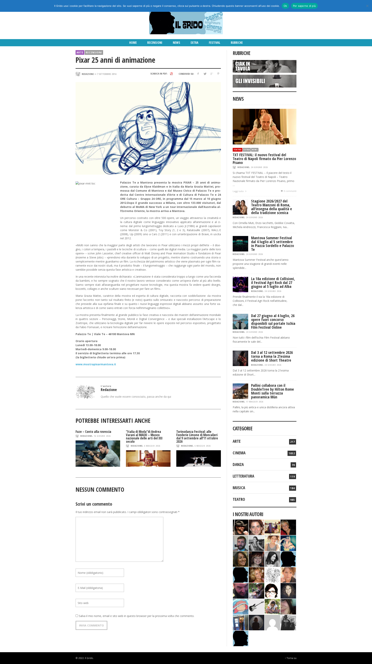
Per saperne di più (304, 5)
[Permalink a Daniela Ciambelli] (288, 543)
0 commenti (289, 191)
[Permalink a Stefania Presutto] (272, 606)
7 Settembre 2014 (106, 73)
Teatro (237, 149)
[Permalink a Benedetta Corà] (272, 543)
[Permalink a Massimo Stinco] (240, 543)
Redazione (86, 435)
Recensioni (94, 52)
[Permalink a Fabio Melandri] (240, 527)
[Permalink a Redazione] (272, 574)
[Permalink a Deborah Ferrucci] (240, 558)
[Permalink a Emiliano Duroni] (272, 527)
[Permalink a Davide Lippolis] (240, 590)
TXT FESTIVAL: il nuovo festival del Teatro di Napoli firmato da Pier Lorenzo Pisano (264, 158)
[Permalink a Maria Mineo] (240, 606)
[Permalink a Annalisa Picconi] (288, 574)
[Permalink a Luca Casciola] (240, 622)
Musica (239, 487)
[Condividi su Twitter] (205, 74)
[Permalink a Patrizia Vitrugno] (256, 558)
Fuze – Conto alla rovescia (93, 431)
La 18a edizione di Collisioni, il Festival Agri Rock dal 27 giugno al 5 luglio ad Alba (273, 282)
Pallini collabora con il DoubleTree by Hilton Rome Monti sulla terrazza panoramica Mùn (272, 391)
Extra (247, 149)
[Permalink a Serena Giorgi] (256, 543)
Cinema (239, 453)
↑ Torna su (290, 658)
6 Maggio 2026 (152, 445)
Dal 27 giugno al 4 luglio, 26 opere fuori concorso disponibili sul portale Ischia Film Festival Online (273, 321)
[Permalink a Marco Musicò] (240, 574)
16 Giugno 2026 (102, 435)
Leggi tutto (238, 191)
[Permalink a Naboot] (256, 606)
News (255, 149)
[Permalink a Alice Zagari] (288, 606)
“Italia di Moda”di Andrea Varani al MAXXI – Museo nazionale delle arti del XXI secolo (144, 436)
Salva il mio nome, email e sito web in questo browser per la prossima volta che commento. (136, 616)
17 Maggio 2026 (254, 401)
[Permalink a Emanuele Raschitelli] (288, 622)
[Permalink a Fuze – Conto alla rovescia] (98, 453)
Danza (238, 464)
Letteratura (243, 476)
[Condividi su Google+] (211, 74)
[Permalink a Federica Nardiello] (256, 622)
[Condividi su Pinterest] (218, 74)
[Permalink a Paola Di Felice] (256, 574)
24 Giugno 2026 (259, 167)
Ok (285, 5)
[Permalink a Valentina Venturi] (256, 527)
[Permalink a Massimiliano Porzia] (240, 638)
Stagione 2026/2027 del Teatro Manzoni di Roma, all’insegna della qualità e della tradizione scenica (271, 206)
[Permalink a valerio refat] (272, 622)
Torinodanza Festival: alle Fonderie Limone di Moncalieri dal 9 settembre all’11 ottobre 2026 (197, 436)
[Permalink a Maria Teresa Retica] (288, 527)
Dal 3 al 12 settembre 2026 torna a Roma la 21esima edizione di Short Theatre (272, 356)
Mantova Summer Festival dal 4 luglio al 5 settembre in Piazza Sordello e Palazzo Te (272, 243)
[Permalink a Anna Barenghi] (272, 590)
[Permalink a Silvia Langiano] (288, 590)
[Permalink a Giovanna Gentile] (272, 558)
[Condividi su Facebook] (198, 74)
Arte (80, 52)
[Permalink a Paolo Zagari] (256, 590)
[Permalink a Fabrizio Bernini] (288, 558)
